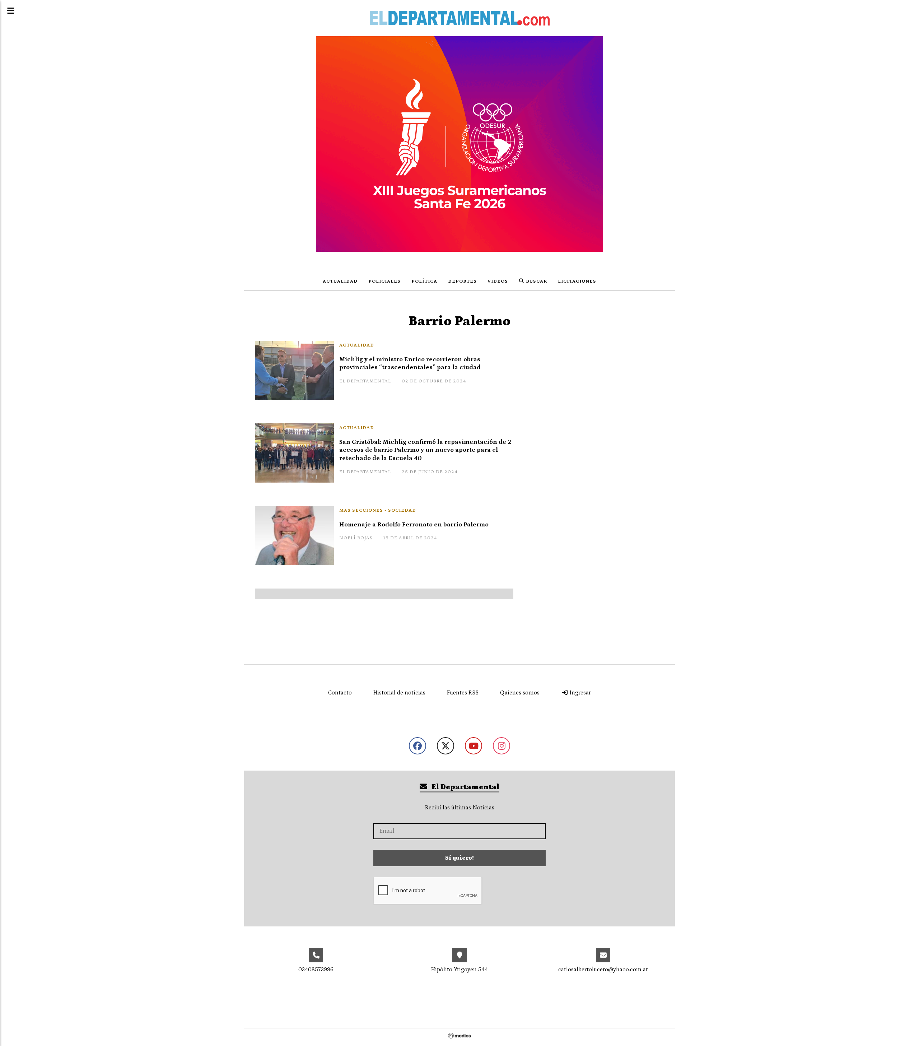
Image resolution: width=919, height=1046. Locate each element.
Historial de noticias (399, 692)
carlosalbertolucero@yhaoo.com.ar (603, 969)
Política (424, 281)
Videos (498, 281)
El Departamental (464, 787)
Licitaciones (577, 281)
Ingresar (579, 692)
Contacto (340, 692)
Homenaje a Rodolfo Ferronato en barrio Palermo (414, 524)
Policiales (384, 281)
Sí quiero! (459, 858)
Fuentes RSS (463, 692)
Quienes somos (520, 692)
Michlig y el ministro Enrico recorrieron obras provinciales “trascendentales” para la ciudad (410, 363)
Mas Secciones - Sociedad (377, 510)
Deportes (462, 281)
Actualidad (340, 281)
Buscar (535, 281)
